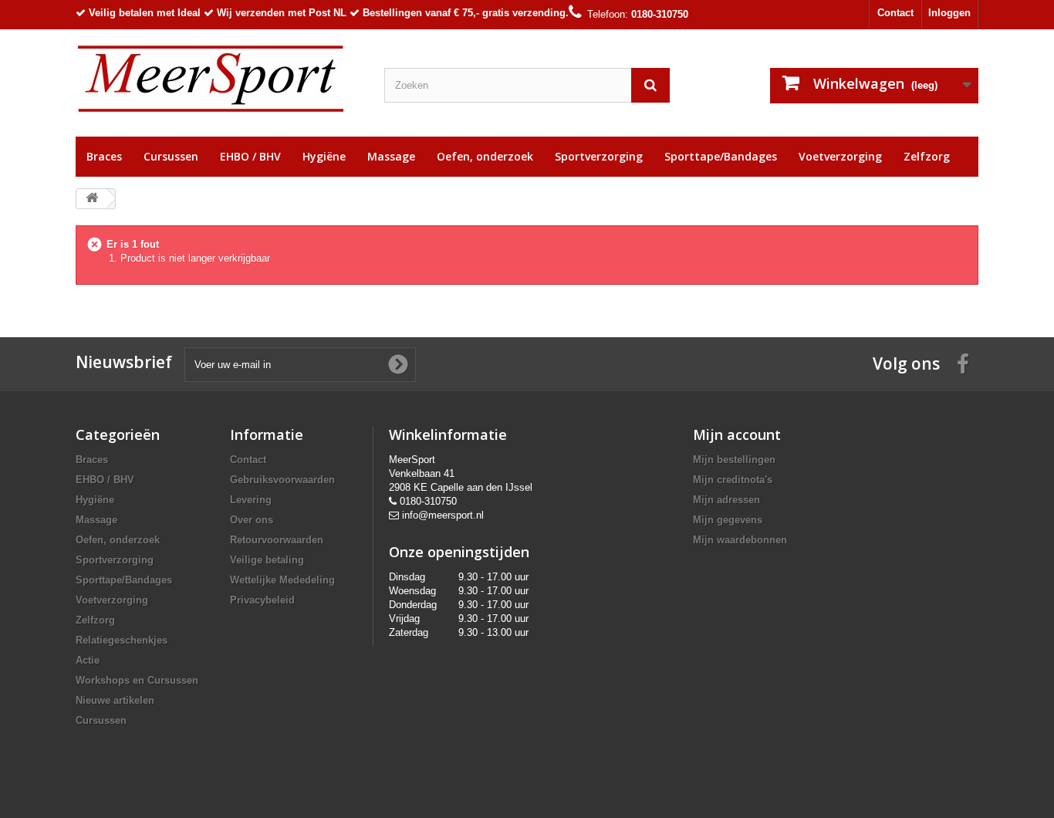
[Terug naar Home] (91, 198)
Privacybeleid (262, 600)
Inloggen (949, 13)
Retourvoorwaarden (276, 540)
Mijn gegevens (727, 520)
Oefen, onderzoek (485, 156)
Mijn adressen (726, 499)
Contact (895, 13)
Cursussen (171, 156)
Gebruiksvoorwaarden (282, 479)
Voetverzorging (840, 156)
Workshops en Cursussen (137, 680)
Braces (104, 156)
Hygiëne (324, 156)
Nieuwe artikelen (115, 700)
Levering (251, 499)
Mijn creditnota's (732, 479)
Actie (88, 660)
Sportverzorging (599, 156)
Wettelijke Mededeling (282, 580)
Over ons (251, 520)
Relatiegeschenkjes (121, 640)
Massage (391, 156)
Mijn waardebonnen (740, 540)
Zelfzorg (927, 156)
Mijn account (737, 434)
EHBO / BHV (250, 156)
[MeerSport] (218, 79)
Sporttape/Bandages (720, 156)
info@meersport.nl (443, 515)
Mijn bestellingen (734, 459)
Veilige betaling (267, 560)
